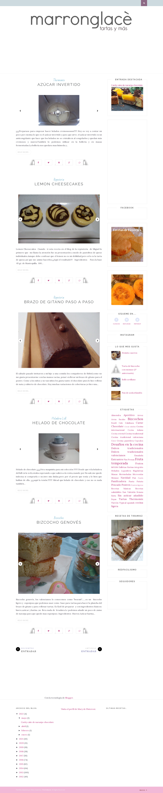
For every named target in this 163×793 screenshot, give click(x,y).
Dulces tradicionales (127, 448)
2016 (21, 760)
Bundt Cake (117, 423)
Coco (113, 441)
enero (24, 734)
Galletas (122, 467)
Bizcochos (59, 518)
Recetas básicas (121, 488)
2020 (21, 743)
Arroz (140, 415)
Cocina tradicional (134, 433)
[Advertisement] (76, 55)
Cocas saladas (130, 427)
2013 (21, 772)
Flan (125, 460)
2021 (21, 739)
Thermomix (59, 80)
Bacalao (122, 419)
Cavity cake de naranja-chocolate (126, 85)
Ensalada (138, 455)
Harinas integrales (135, 467)
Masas (114, 474)
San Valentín (129, 492)
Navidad (125, 477)
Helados (115, 470)
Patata (140, 481)
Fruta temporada (127, 461)
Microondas (138, 474)
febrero (25, 730)
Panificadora (118, 481)
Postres (126, 484)
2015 (21, 764)
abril (23, 726)
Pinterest (137, 324)
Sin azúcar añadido (130, 495)
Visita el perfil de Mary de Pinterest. (78, 709)
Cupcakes (139, 441)
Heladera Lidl (58, 418)
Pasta (131, 481)
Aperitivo (129, 415)
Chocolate (117, 426)
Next (97, 111)
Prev (20, 111)
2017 (21, 755)
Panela (140, 478)
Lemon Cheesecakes (59, 184)
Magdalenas (138, 471)
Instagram (126, 324)
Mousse (115, 478)
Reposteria (59, 179)
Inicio (142, 790)
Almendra (116, 415)
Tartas (123, 499)
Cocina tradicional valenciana (127, 437)
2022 (21, 713)
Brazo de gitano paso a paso (59, 302)
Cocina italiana (135, 430)
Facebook (116, 324)
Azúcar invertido (58, 84)
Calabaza (129, 423)
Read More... (23, 152)
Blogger (69, 697)
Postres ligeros (137, 485)
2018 (21, 751)
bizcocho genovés (59, 522)
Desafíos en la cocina (127, 444)
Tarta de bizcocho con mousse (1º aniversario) (131, 369)
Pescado (116, 484)
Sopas (113, 499)
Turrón (114, 502)
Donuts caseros (129, 353)
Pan (134, 478)
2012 (21, 776)
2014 (21, 768)
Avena (113, 419)
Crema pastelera (125, 440)
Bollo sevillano (129, 379)
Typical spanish (127, 502)
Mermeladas (125, 474)
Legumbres (126, 471)
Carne (139, 422)
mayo (24, 718)
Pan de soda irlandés (132, 392)
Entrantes (117, 459)
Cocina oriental (118, 434)
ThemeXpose (46, 790)
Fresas (131, 459)
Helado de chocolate (58, 423)
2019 (21, 747)
